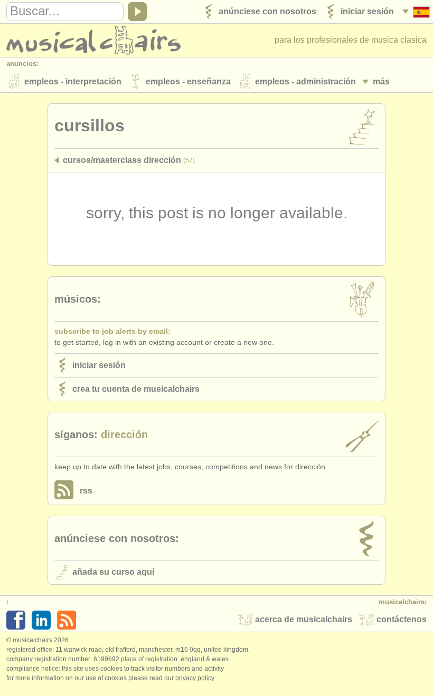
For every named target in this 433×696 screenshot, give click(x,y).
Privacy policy (194, 678)
